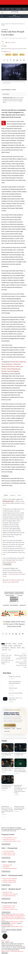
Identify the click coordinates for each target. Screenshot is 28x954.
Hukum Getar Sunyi (9, 855)
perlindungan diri (5, 647)
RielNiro (2, 51)
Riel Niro (18, 647)
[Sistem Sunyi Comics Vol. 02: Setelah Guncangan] (7, 763)
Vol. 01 (8, 930)
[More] (23, 60)
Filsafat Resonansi (13, 688)
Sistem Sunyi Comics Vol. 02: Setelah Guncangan (7, 769)
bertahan (14, 643)
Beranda (3, 23)
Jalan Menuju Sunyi (9, 839)
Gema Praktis (19, 593)
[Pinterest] (10, 60)
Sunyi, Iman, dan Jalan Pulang (15, 693)
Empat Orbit (19, 728)
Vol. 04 (4, 931)
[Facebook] (4, 60)
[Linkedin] (17, 60)
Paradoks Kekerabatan (10, 868)
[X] (7, 60)
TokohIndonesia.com (14, 574)
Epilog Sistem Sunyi (9, 906)
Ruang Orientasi (11, 562)
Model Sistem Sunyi (9, 853)
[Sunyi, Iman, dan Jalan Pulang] (5, 694)
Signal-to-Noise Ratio (9, 880)
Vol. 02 (14, 930)
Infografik (4, 915)
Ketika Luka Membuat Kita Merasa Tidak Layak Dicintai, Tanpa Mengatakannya (12, 366)
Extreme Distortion (16, 918)
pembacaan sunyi (17, 645)
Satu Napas (22, 54)
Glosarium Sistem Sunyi (10, 909)
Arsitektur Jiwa (7, 892)
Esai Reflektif (4, 645)
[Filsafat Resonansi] (5, 689)
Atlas (12, 9)
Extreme (4, 925)
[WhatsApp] (13, 60)
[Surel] (20, 60)
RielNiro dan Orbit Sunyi (15, 676)
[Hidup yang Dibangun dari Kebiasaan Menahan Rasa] (5, 682)
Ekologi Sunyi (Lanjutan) (10, 894)
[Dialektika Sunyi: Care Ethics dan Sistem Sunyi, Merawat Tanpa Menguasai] (20, 763)
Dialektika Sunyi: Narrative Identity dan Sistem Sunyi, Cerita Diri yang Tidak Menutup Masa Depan (7, 809)
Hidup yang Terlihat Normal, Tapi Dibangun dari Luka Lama (21, 664)
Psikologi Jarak (7, 865)
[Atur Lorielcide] (3, 42)
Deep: (8, 595)
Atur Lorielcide (11, 42)
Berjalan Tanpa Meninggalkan (10, 371)
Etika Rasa (6, 866)
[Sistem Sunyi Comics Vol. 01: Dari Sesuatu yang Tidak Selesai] (7, 779)
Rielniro (23, 647)
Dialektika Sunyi (12, 915)
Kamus (7, 9)
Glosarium (18, 9)
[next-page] (5, 817)
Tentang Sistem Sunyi (10, 837)
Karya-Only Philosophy (10, 878)
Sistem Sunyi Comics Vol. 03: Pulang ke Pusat (20, 753)
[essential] (14, 597)
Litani (21, 926)
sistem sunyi (4, 649)
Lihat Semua (6, 844)
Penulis (19, 495)
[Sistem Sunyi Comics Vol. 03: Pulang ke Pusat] (5, 699)
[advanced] (14, 601)
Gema (3, 928)
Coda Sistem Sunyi (8, 907)
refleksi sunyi (13, 647)
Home (3, 9)
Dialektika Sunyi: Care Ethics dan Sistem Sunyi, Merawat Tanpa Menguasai (20, 770)
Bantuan (4, 953)
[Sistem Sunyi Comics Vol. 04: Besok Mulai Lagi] (7, 747)
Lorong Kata (12, 495)
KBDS (13, 728)
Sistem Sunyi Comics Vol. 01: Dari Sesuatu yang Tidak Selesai (7, 787)
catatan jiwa (20, 643)
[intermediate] (14, 599)
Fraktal (22, 914)
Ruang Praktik (7, 731)
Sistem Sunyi (8, 23)
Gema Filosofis (9, 593)
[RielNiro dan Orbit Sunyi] (5, 677)
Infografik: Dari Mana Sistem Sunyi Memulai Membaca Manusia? (19, 808)
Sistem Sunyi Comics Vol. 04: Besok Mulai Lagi (7, 753)
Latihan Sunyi (8, 54)
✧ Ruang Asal (7, 564)
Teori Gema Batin (8, 851)
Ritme (17, 926)
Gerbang (12, 921)
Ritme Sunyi (15, 54)
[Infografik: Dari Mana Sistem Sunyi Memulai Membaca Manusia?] (20, 800)
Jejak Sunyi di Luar (10, 917)
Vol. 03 (19, 930)
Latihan (13, 926)
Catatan (6, 495)
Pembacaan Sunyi (8, 501)
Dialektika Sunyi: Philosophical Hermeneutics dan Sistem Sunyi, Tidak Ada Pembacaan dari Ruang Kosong (20, 789)
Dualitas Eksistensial (9, 895)
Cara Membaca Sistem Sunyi (12, 841)
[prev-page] (2, 817)
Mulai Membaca (7, 728)
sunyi (9, 649)
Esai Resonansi (14, 914)
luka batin (10, 645)
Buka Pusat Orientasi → (10, 725)
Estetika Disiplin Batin (9, 882)
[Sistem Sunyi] (4, 939)
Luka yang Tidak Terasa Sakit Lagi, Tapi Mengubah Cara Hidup (7, 661)
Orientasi (10, 925)
